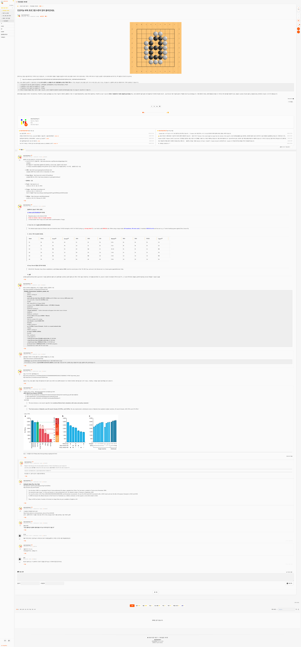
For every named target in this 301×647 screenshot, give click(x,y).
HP (1, 29)
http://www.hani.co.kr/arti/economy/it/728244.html (35, 377)
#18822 (34, 559)
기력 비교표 (35, 233)
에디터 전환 (289, 572)
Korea (53, 238)
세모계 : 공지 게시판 (6, 18)
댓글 (25, 200)
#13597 (43, 354)
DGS (124, 238)
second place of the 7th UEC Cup (79, 269)
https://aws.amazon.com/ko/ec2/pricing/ (33, 358)
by (4, 645)
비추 (35, 609)
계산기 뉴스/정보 (6, 13)
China (42, 238)
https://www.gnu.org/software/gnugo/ (40, 196)
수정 (288, 540)
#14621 (45, 481)
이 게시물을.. (290, 101)
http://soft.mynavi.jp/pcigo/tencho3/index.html (41, 170)
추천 (32, 609)
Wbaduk (113, 238)
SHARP (2, 31)
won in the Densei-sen (96, 269)
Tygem (159, 238)
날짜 (23, 609)
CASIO (2, 26)
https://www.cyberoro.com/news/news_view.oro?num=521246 (39, 513)
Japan (30, 238)
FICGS (148, 238)
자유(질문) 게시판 (6, 10)
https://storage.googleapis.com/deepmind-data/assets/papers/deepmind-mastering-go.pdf (49, 394)
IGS (100, 238)
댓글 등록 (290, 583)
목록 (155, 592)
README (43, 224)
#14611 (44, 371)
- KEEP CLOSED (296, 602)
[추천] (143, 112)
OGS (136, 238)
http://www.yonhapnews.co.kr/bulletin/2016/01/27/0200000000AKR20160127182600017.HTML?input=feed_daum (51, 375)
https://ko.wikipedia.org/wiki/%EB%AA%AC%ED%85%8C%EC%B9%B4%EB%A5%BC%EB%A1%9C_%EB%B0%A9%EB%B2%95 (54, 79)
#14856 (45, 508)
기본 (17, 609)
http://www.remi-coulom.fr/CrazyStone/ (43, 175)
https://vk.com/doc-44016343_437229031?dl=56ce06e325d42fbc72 (43, 398)
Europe (66, 238)
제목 (20, 609)
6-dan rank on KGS (61, 269)
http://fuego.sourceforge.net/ (38, 189)
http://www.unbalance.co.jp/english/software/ (49, 177)
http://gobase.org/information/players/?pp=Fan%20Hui (37, 485)
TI (1, 23)
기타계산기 (3, 37)
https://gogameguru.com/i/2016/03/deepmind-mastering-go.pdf (42, 396)
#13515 (44, 206)
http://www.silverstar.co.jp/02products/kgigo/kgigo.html (53, 161)
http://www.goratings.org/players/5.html (47, 453)
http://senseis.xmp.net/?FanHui (31, 487)
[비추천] (168, 112)
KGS (89, 238)
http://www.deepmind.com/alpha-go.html (45, 391)
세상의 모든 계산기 (4, 8)
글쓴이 (18, 583)
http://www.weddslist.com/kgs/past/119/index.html (35, 289)
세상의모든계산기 (25, 15)
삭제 (291, 540)
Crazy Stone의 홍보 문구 (34, 265)
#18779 (35, 546)
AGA (77, 238)
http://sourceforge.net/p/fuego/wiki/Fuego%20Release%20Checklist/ (51, 192)
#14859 (45, 523)
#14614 (44, 389)
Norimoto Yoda (119, 269)
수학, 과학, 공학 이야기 (7, 15)
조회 (28, 609)
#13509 (45, 156)
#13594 (43, 285)
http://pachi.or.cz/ (34, 184)
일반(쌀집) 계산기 (4, 34)
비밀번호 (43, 583)
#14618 (45, 463)
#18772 (45, 535)
